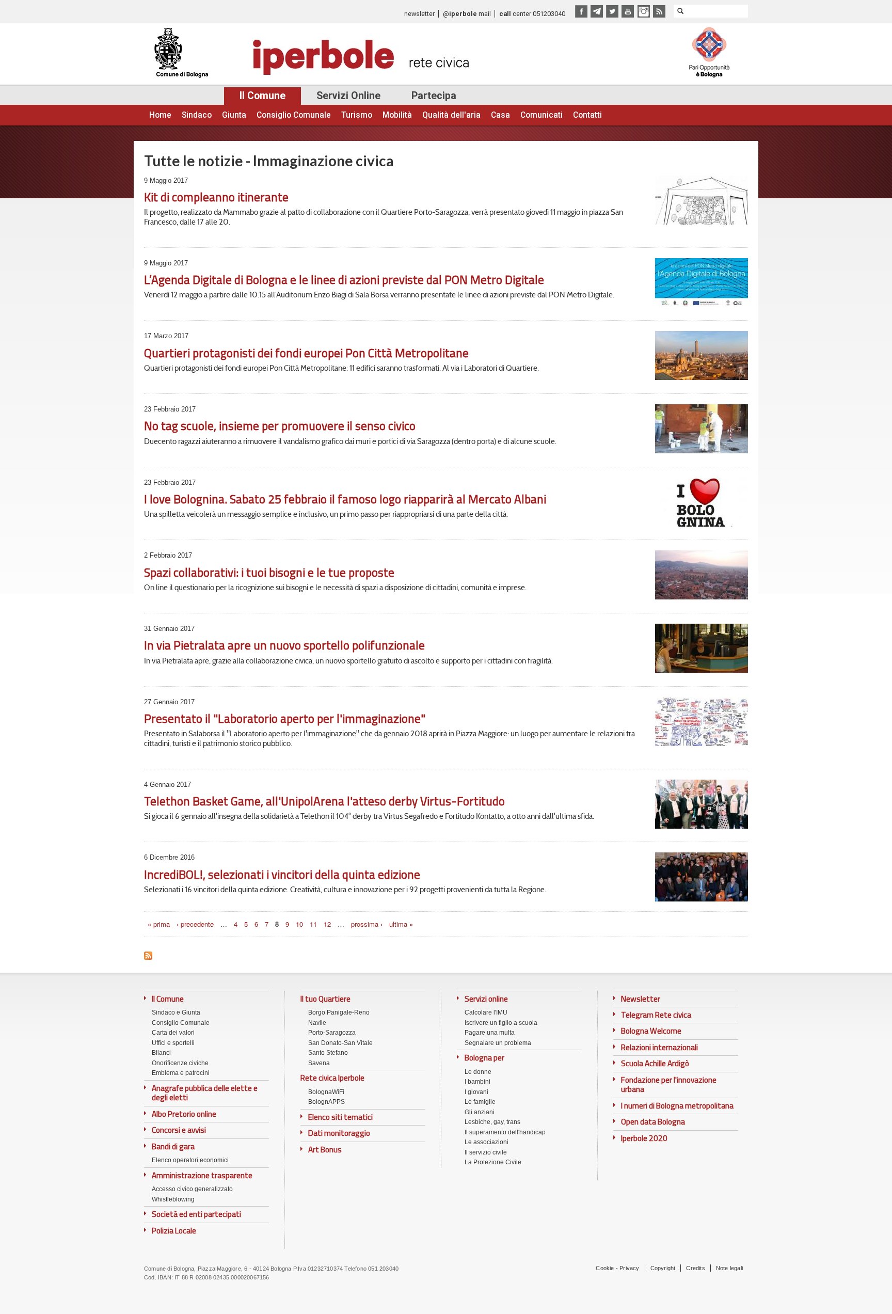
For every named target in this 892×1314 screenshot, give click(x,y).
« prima (159, 924)
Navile (317, 1022)
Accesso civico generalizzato (192, 1189)
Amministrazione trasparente (202, 1175)
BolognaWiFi (326, 1092)
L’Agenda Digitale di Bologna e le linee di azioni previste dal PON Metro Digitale (344, 280)
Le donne (478, 1071)
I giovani (476, 1092)
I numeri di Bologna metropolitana (677, 1106)
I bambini (477, 1081)
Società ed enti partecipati (196, 1214)
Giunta (234, 115)
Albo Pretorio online (184, 1114)
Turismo (356, 115)
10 (299, 924)
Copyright (663, 1268)
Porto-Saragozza (332, 1032)
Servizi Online (348, 96)
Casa (500, 115)
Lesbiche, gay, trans (492, 1122)
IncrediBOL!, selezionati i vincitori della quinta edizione (282, 874)
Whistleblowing (173, 1199)
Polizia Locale (174, 1231)
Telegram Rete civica (656, 1015)
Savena (319, 1063)
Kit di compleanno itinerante (216, 197)
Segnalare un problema (498, 1043)
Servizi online (486, 999)
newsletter (419, 14)
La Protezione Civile (493, 1162)
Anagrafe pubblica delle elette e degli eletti (205, 1093)
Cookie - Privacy (617, 1268)
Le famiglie (480, 1101)
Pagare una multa (490, 1032)
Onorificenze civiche (180, 1063)
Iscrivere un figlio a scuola (501, 1022)
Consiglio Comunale (294, 115)
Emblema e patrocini (181, 1072)
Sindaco (197, 115)
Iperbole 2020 (644, 1138)
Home (160, 115)
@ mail (467, 14)
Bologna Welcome (651, 1031)
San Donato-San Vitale (340, 1043)
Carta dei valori (173, 1032)
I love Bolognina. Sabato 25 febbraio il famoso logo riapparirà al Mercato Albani (345, 499)
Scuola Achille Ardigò (655, 1063)
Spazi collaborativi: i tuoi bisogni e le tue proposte (269, 572)
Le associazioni (486, 1142)
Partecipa (433, 96)
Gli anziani (480, 1112)
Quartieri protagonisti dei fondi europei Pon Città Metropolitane (306, 353)
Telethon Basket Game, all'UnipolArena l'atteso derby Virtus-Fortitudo (324, 801)
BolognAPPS (326, 1101)
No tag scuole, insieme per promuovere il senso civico (280, 426)
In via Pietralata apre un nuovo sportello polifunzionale (284, 645)
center (515, 14)
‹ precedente (195, 924)
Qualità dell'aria (451, 115)
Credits (695, 1268)
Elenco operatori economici (190, 1160)
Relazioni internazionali (659, 1047)
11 (313, 924)
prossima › (367, 924)
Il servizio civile (486, 1152)
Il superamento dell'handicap (505, 1132)
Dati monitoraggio (339, 1133)
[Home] (309, 54)
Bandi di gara (173, 1146)
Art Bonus (325, 1149)
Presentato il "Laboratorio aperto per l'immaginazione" (284, 718)
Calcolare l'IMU (486, 1012)
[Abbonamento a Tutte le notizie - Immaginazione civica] (148, 953)
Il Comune (262, 96)
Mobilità (397, 115)
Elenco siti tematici (340, 1117)
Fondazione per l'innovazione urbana (668, 1085)
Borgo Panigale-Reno (339, 1012)
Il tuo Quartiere (325, 999)
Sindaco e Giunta (176, 1012)
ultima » (401, 924)
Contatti (587, 115)
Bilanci (161, 1052)
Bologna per (484, 1058)
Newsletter (640, 999)
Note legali (729, 1268)
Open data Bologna (653, 1122)
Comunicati (541, 115)
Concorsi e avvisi (179, 1130)
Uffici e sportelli (173, 1043)
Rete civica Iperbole (332, 1078)
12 (327, 924)
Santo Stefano (328, 1052)
